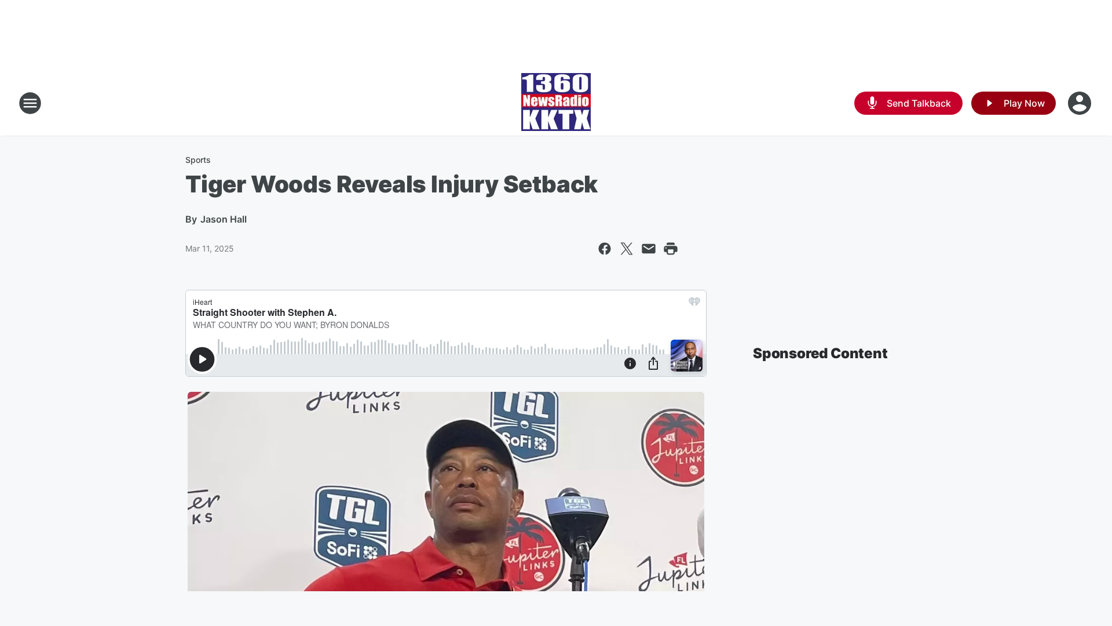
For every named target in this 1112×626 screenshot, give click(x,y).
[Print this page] (671, 249)
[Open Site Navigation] (30, 103)
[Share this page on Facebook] (605, 249)
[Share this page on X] (627, 249)
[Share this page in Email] (649, 249)
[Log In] (1080, 103)
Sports (198, 160)
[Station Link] (556, 103)
